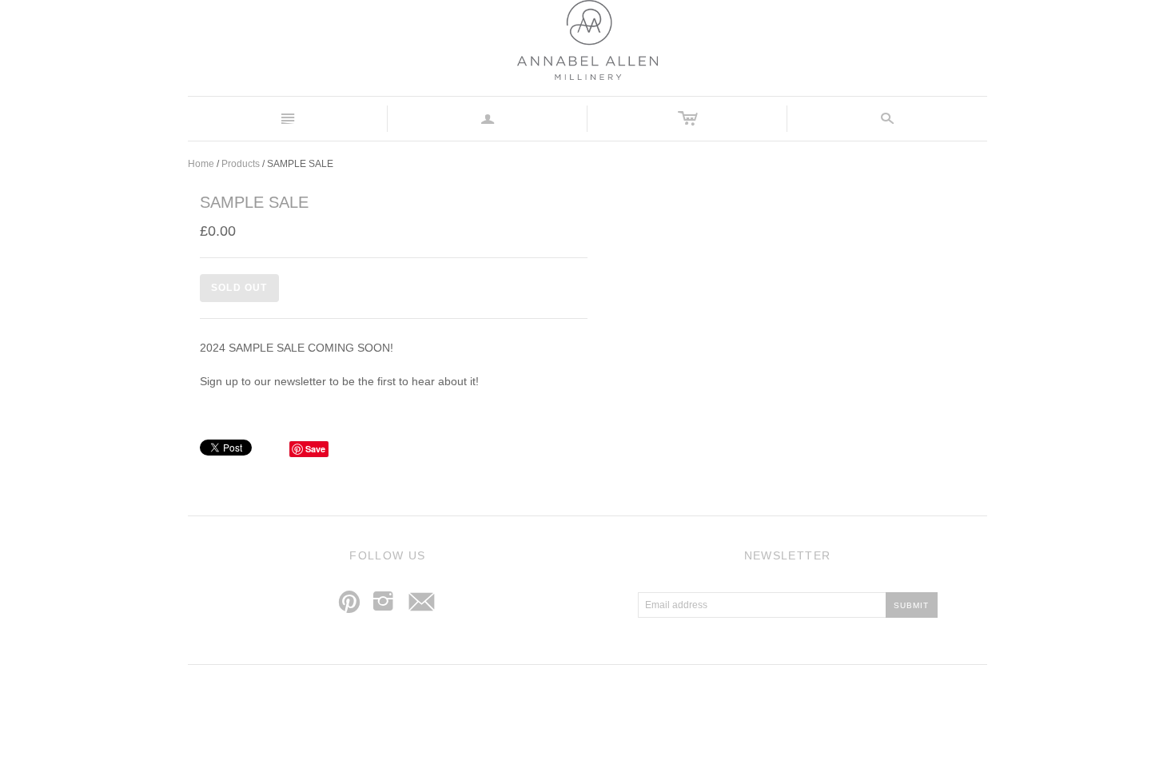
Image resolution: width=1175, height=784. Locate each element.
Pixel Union (581, 711)
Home (201, 163)
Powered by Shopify (654, 711)
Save (315, 449)
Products (240, 163)
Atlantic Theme (508, 711)
